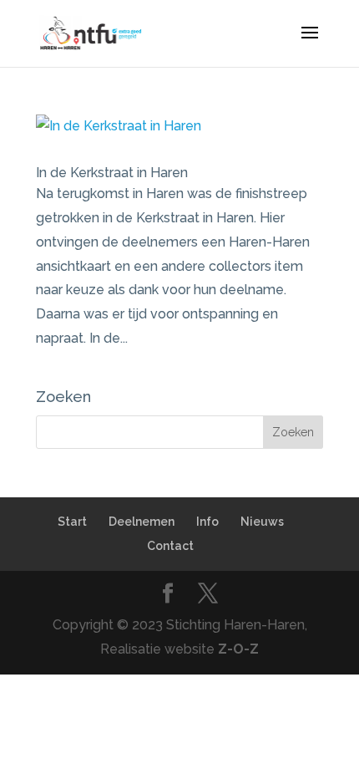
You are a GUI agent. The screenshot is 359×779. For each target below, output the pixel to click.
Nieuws (262, 521)
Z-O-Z (238, 649)
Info (207, 521)
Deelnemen (141, 521)
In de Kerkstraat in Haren (112, 173)
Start (72, 521)
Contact (170, 545)
